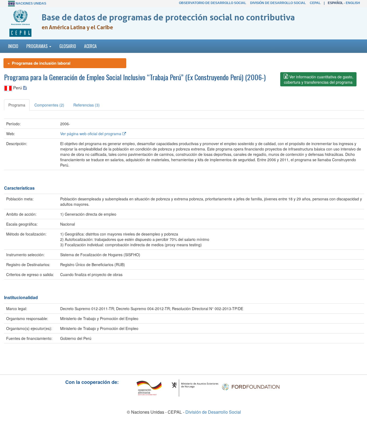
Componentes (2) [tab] (49, 105)
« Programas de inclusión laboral (39, 63)
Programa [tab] (16, 105)
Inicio (13, 46)
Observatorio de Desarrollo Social (212, 3)
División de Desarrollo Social (278, 3)
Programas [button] (37, 46)
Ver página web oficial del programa (91, 133)
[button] (318, 79)
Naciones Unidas (31, 3)
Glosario (67, 46)
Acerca (90, 46)
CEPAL (315, 3)
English (353, 3)
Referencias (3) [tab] (86, 105)
